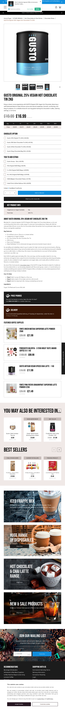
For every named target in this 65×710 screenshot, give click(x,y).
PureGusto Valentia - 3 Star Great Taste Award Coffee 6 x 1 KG (37, 349)
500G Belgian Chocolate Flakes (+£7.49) (19, 179)
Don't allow (30, 9)
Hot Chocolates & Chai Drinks (33, 18)
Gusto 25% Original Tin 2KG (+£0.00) (18, 138)
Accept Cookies (19, 704)
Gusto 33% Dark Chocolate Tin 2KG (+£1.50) (20, 142)
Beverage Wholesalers (11, 670)
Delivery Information (38, 672)
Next (61, 2)
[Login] (56, 7)
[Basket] (60, 7)
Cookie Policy (40, 699)
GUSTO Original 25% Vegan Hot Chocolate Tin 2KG (19, 20)
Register (35, 679)
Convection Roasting (38, 674)
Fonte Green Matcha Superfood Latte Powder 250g (37, 330)
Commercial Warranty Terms (41, 670)
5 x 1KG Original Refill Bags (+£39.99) (18, 170)
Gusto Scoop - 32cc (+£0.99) (15, 161)
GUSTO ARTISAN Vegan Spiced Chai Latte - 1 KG (36, 366)
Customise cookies (45, 704)
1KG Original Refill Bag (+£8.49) (16, 166)
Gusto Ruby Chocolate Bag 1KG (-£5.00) (19, 151)
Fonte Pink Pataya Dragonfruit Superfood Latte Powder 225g (38, 386)
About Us (6, 679)
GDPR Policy (50, 699)
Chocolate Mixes (49, 18)
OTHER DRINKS (17, 18)
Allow (37, 9)
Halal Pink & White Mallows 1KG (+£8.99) (19, 183)
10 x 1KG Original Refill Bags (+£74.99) (18, 174)
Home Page (7, 18)
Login (34, 677)
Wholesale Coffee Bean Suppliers (14, 672)
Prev (3, 2)
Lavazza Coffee (8, 677)
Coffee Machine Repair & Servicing (14, 674)
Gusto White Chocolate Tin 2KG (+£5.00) (19, 147)
